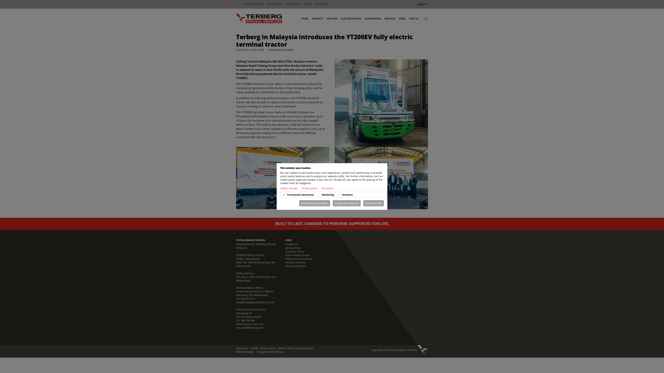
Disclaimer (327, 188)
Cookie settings (289, 188)
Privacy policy (310, 188)
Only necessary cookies (314, 203)
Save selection (373, 203)
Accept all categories (347, 203)
